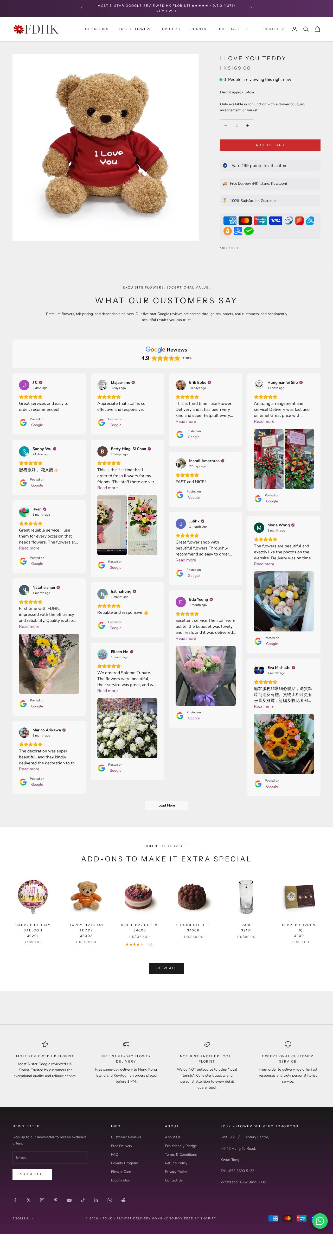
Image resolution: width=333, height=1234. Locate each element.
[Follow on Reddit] (123, 1200)
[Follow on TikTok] (82, 1200)
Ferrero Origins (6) (300, 930)
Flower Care (121, 1171)
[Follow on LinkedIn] (96, 1200)
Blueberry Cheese (140, 927)
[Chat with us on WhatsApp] (320, 1221)
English (270, 29)
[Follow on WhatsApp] (109, 1200)
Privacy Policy (176, 1171)
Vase (246, 927)
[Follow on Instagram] (42, 1200)
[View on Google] (24, 385)
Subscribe (32, 1174)
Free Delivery (121, 1145)
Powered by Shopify (195, 1218)
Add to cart (270, 145)
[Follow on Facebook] (15, 1200)
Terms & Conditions (181, 1154)
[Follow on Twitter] (28, 1200)
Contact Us (174, 1180)
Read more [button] (186, 421)
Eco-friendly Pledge (181, 1145)
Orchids (171, 29)
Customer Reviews (126, 1137)
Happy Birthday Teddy (86, 930)
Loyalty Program (124, 1163)
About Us (173, 1137)
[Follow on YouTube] (69, 1200)
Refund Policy (176, 1163)
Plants (198, 29)
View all (166, 968)
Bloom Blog (120, 1180)
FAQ (114, 1154)
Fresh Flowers (135, 29)
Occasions (96, 29)
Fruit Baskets (232, 29)
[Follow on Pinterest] (55, 1200)
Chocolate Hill (193, 927)
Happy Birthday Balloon (32, 930)
